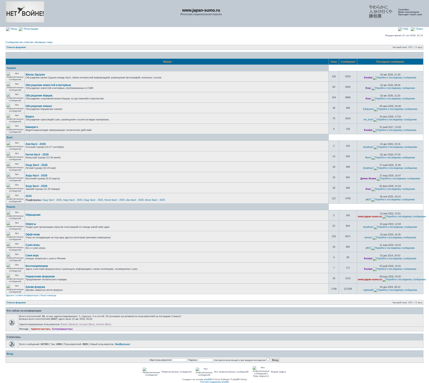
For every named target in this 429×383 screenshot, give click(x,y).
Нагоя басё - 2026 (37, 154)
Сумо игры (32, 245)
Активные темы (44, 42)
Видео (29, 116)
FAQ (405, 28)
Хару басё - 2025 (72, 200)
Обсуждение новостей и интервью (48, 85)
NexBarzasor (122, 344)
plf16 (368, 199)
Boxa (368, 157)
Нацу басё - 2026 (36, 165)
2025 (28, 196)
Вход (14, 28)
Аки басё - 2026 (35, 144)
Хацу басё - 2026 (36, 186)
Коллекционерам (36, 266)
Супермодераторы (62, 329)
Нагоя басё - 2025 (114, 200)
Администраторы (40, 329)
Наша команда (48, 295)
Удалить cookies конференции (22, 295)
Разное (11, 206)
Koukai (368, 77)
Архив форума (35, 287)
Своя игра (32, 255)
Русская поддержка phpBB (214, 382)
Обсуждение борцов (38, 95)
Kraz (368, 88)
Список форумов (16, 47)
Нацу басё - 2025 (93, 200)
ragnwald (368, 290)
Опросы (30, 224)
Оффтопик (32, 234)
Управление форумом (40, 276)
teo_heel (368, 119)
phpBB (207, 379)
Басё (10, 137)
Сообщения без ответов (19, 42)
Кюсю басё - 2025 (155, 200)
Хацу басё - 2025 (52, 200)
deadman (368, 147)
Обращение (33, 214)
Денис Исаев (368, 178)
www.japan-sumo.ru (370, 216)
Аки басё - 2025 (135, 200)
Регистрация (30, 28)
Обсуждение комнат (38, 106)
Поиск (419, 28)
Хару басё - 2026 (36, 175)
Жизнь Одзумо (35, 74)
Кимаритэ (31, 127)
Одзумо (11, 68)
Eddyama (368, 109)
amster (368, 237)
